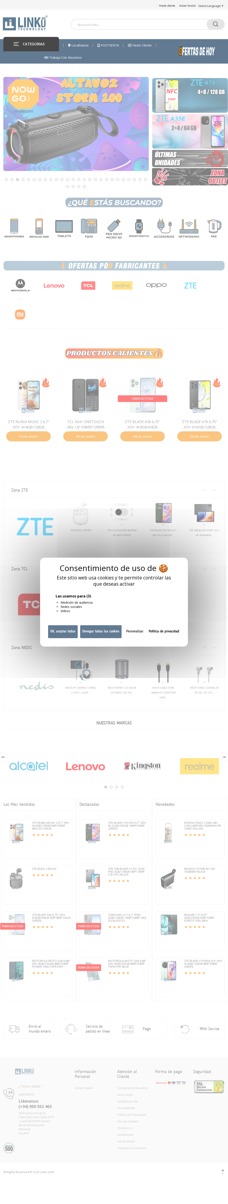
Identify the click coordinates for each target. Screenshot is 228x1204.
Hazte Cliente (142, 45)
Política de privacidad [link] (164, 631)
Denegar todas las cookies (100, 631)
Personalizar (134, 631)
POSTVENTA (109, 45)
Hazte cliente (167, 6)
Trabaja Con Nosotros (65, 57)
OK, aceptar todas (62, 631)
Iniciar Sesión (187, 6)
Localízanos (80, 45)
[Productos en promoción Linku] (202, 51)
